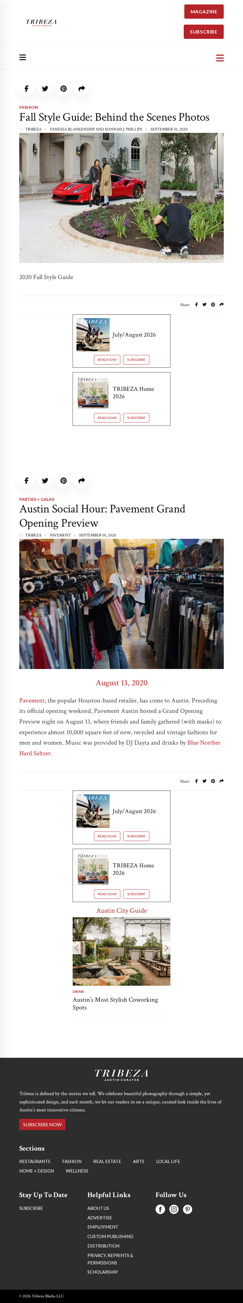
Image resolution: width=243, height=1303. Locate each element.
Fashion (28, 107)
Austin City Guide (121, 910)
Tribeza (33, 129)
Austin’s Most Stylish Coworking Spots (115, 1003)
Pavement (32, 700)
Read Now (107, 359)
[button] (77, 948)
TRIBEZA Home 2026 (133, 392)
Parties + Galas (36, 499)
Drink (78, 991)
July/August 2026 (134, 335)
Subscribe (136, 359)
